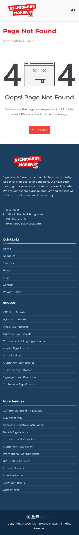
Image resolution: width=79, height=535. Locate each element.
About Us (9, 256)
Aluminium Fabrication (18, 446)
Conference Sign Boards (19, 384)
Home (7, 248)
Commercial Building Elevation (23, 410)
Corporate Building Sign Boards (24, 341)
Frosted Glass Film (15, 468)
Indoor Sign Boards (15, 326)
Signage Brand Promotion (20, 377)
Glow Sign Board (14, 482)
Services (8, 263)
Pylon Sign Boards (15, 319)
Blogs (7, 270)
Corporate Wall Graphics (19, 439)
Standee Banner (13, 475)
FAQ (6, 277)
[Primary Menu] (73, 11)
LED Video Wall (13, 417)
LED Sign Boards (14, 312)
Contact (8, 284)
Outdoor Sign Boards (17, 334)
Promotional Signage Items (21, 453)
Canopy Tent (11, 489)
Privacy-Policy (12, 292)
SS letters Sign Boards (17, 370)
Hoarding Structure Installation (23, 425)
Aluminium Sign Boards (19, 362)
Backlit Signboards (15, 432)
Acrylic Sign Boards (16, 348)
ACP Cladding (12, 355)
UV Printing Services (16, 461)
